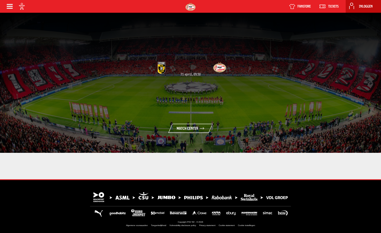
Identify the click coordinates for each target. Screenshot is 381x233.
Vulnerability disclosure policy (182, 225)
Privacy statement (207, 225)
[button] (10, 6)
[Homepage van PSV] (190, 7)
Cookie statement (227, 225)
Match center (187, 128)
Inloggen (366, 6)
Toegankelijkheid (158, 225)
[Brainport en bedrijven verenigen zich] (190, 197)
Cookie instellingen (246, 225)
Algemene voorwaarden (137, 225)
